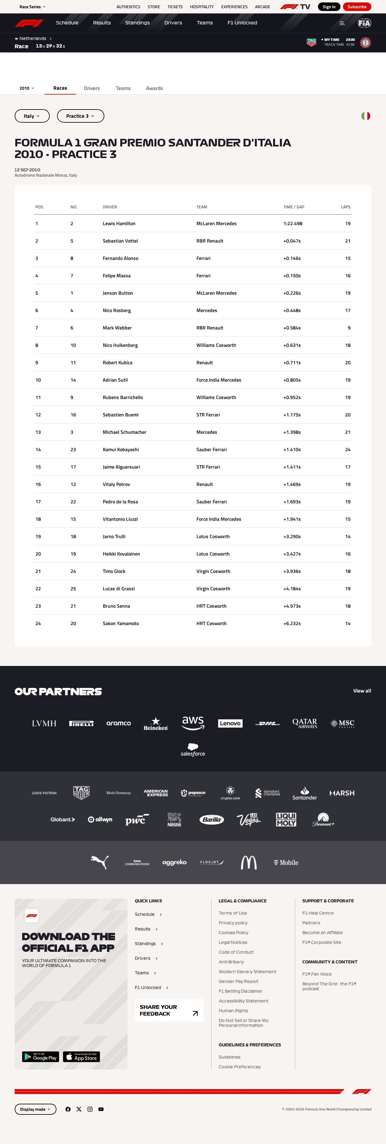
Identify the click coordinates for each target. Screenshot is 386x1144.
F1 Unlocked (242, 23)
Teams (205, 23)
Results (102, 23)
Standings (137, 23)
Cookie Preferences (240, 1067)
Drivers (173, 23)
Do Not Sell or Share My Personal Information (244, 1023)
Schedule (67, 23)
